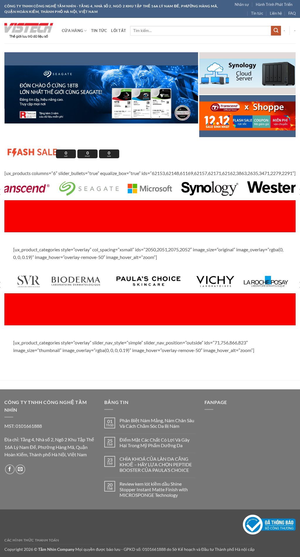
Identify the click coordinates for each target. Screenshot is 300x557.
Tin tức (257, 13)
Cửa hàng (72, 30)
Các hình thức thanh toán (31, 540)
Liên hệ (276, 13)
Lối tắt (118, 30)
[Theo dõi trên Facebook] (10, 469)
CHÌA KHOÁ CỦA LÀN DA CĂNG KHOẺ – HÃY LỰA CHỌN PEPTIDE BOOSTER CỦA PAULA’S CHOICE (156, 464)
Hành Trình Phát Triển (274, 4)
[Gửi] (276, 31)
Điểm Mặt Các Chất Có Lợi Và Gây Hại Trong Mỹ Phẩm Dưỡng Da (155, 442)
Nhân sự (242, 4)
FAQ (292, 13)
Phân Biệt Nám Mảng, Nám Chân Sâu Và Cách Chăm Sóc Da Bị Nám (157, 423)
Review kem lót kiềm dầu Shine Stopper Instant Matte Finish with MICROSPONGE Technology (154, 489)
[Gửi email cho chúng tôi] (20, 469)
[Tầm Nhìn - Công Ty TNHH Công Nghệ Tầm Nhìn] (28, 30)
